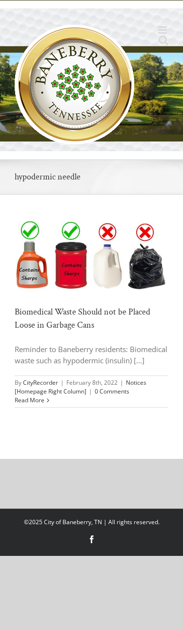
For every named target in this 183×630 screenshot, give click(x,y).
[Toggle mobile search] (163, 40)
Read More (29, 400)
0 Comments (112, 391)
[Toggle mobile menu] (163, 30)
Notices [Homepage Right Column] (80, 386)
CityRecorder (40, 382)
